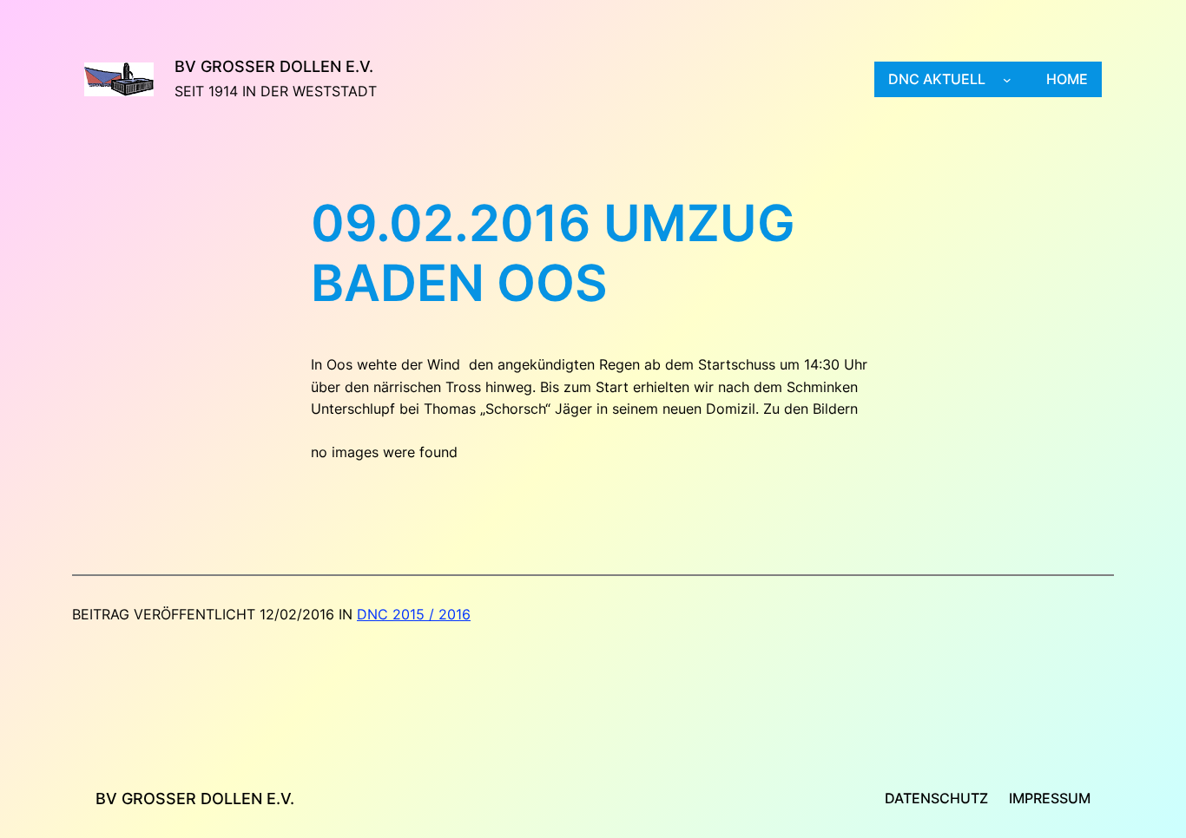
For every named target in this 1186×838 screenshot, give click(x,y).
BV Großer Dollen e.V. (274, 66)
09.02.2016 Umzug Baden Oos (553, 253)
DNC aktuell (936, 79)
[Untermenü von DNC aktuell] (1007, 79)
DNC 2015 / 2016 (414, 614)
